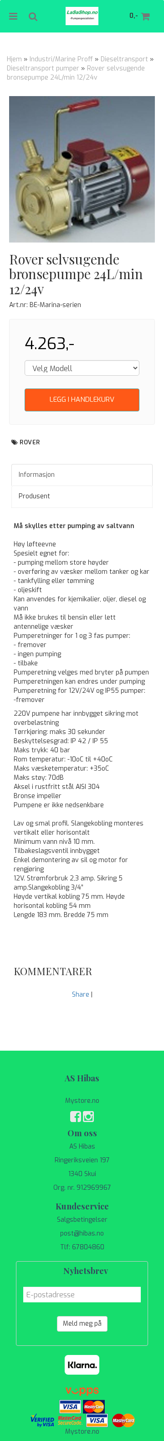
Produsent (34, 496)
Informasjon (37, 474)
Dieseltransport (124, 59)
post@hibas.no (82, 1233)
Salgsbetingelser (82, 1219)
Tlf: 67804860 (82, 1247)
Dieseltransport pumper (43, 68)
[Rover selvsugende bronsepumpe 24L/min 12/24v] (82, 169)
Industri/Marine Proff (61, 59)
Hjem (14, 59)
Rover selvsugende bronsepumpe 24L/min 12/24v (76, 73)
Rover (30, 442)
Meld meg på (82, 1323)
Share (80, 994)
